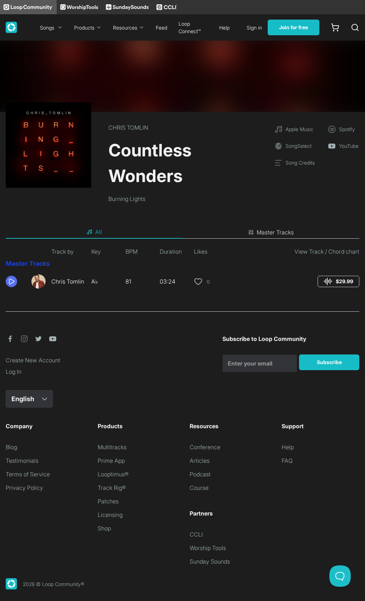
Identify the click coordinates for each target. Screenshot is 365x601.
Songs (47, 28)
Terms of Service (28, 474)
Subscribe (329, 362)
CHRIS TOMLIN (128, 127)
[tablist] (182, 232)
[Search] (355, 27)
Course (199, 487)
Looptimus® (113, 474)
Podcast (200, 474)
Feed (161, 28)
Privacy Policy (24, 487)
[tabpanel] (182, 270)
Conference (205, 447)
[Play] (11, 281)
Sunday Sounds (210, 561)
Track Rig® (112, 487)
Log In (13, 371)
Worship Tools (208, 547)
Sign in (254, 28)
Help (224, 28)
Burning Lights (126, 198)
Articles (200, 460)
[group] (338, 281)
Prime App (111, 460)
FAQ (287, 460)
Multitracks (112, 447)
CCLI (196, 534)
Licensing (110, 514)
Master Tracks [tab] (275, 232)
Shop (104, 528)
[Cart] (335, 27)
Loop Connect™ (190, 27)
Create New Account (33, 360)
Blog (11, 447)
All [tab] (98, 231)
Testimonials (22, 460)
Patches (108, 501)
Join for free (293, 27)
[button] (16, 281)
